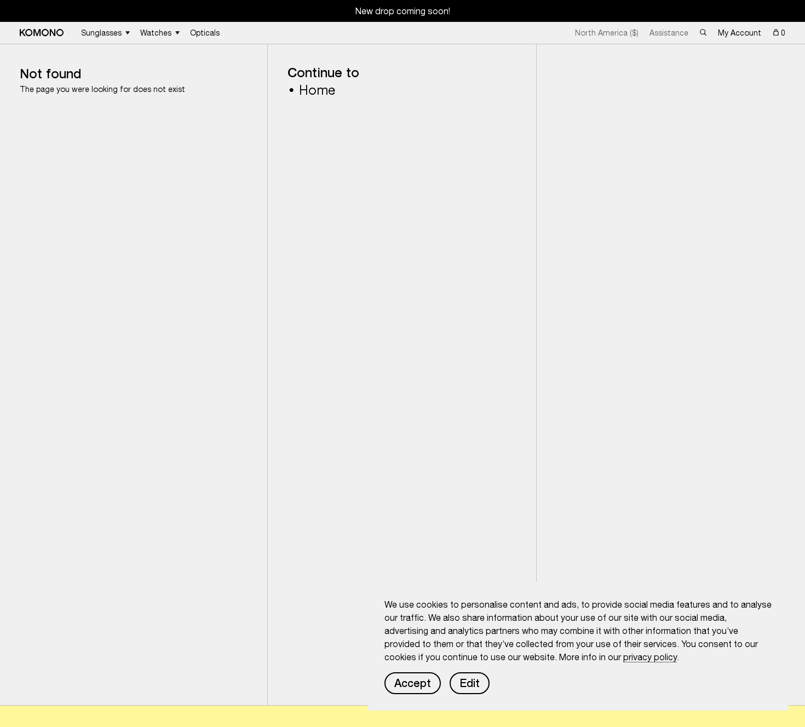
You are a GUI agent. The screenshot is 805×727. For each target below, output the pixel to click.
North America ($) (607, 32)
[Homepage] (42, 32)
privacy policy (650, 657)
